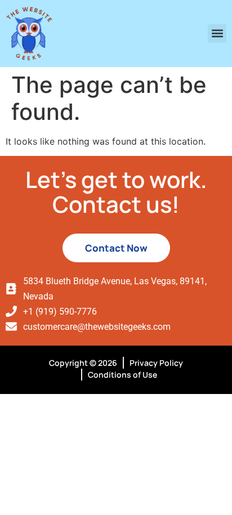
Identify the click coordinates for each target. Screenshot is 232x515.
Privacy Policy (156, 362)
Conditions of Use (122, 374)
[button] (217, 33)
